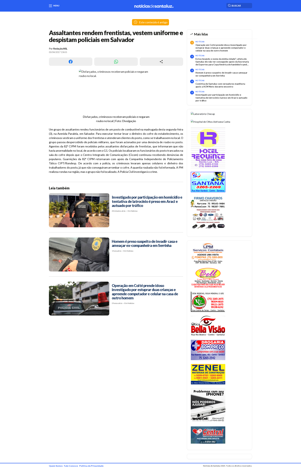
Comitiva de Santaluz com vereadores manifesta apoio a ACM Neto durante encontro (220, 85)
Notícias (200, 42)
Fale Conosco (71, 465)
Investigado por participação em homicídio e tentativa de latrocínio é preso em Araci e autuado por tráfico (221, 98)
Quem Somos (56, 465)
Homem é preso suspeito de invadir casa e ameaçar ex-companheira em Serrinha (221, 74)
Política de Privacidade (91, 465)
